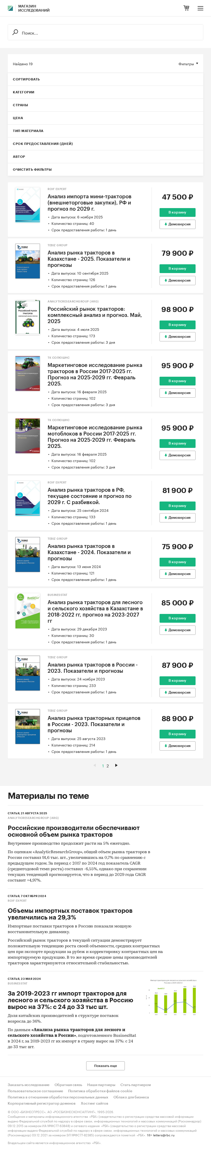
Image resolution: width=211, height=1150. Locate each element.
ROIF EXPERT (57, 189)
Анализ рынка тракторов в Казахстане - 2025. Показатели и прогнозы (89, 259)
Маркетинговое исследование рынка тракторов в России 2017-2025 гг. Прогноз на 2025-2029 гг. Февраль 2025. (95, 375)
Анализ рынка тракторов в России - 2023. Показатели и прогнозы (93, 668)
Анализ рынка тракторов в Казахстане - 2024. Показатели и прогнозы (89, 552)
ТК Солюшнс (58, 357)
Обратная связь (68, 1085)
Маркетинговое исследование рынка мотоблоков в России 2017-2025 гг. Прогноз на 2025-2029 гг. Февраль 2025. (95, 437)
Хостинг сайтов (94, 1103)
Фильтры (186, 63)
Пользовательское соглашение (35, 1091)
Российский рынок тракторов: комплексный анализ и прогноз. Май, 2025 (95, 315)
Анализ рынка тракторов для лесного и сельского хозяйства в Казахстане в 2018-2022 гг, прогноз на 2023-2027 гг (95, 612)
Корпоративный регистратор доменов (42, 1103)
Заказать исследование (28, 1085)
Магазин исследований (34, 8)
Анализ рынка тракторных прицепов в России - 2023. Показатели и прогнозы (94, 724)
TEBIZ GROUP (58, 245)
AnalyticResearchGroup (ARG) (73, 301)
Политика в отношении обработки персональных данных (58, 1097)
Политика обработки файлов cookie (100, 1091)
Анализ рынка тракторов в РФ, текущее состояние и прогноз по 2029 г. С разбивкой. (89, 496)
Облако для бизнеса (131, 1097)
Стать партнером (135, 1085)
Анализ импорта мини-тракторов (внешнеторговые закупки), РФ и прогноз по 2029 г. (89, 203)
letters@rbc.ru (163, 1134)
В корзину (177, 212)
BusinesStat (57, 595)
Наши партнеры (101, 1085)
